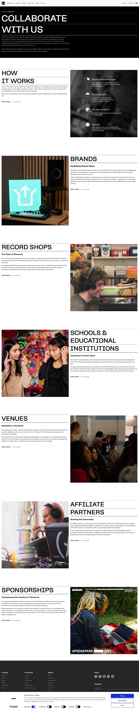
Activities (27, 675)
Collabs (4, 683)
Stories (27, 678)
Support (50, 683)
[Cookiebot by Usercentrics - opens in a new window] (14, 707)
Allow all (122, 696)
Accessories (5, 685)
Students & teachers (30, 688)
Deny (122, 705)
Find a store (51, 678)
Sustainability (52, 680)
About (49, 675)
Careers (50, 688)
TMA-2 (3, 675)
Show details (87, 707)
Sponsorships (28, 685)
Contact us (51, 685)
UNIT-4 (4, 678)
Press (49, 690)
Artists (26, 683)
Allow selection (122, 700)
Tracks (3, 680)
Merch (3, 688)
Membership (28, 680)
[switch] (49, 706)
